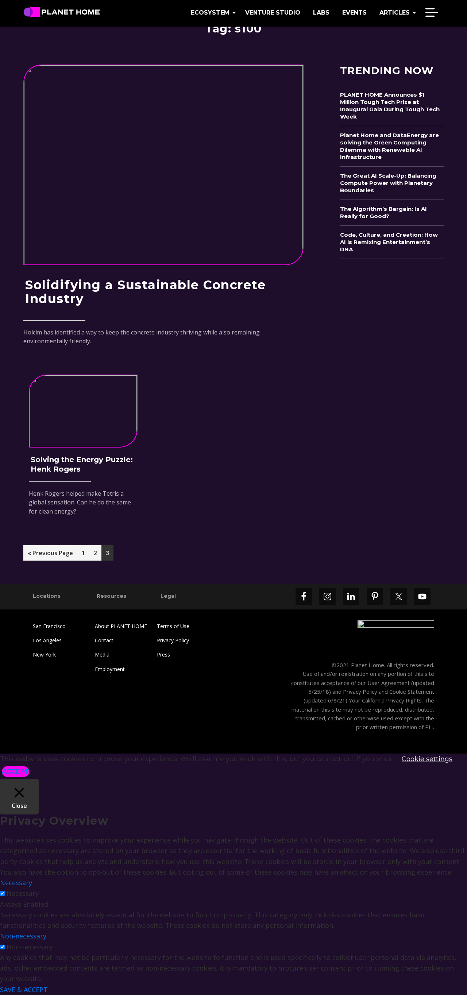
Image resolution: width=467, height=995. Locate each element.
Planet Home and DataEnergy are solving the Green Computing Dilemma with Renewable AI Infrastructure (389, 146)
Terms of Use (173, 626)
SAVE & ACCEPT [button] (24, 989)
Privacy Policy (173, 640)
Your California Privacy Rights (384, 700)
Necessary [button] (16, 882)
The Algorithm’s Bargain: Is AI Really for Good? (383, 212)
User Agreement (388, 682)
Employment (110, 669)
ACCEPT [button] (15, 771)
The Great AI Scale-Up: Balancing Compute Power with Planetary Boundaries (388, 183)
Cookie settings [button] (427, 759)
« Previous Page (50, 555)
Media (102, 654)
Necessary (23, 893)
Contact (104, 640)
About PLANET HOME (121, 626)
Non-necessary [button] (23, 936)
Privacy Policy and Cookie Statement (388, 691)
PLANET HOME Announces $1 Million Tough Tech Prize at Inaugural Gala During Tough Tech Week (390, 105)
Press (163, 654)
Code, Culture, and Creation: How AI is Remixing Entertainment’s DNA (389, 242)
